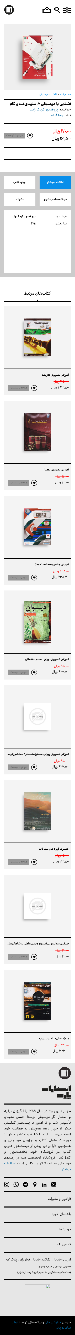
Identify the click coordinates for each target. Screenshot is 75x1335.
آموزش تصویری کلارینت (55, 375)
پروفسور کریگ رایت (44, 110)
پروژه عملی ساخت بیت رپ (54, 1039)
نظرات (20, 200)
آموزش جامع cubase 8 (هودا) (52, 565)
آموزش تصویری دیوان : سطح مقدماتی (47, 659)
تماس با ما (63, 1244)
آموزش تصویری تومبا (57, 470)
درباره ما (65, 1229)
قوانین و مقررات (59, 1199)
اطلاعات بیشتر (55, 183)
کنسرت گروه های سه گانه (54, 849)
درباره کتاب (19, 183)
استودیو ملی (53, 1322)
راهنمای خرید (61, 1214)
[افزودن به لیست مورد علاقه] (34, 388)
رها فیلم (57, 115)
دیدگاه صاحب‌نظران (55, 200)
